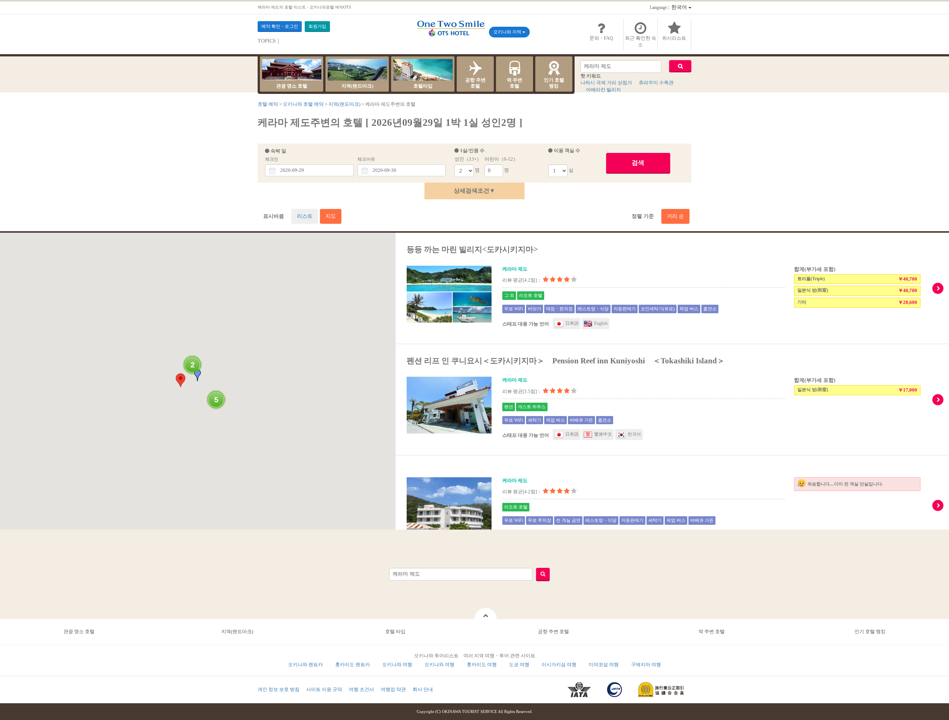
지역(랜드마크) (357, 86)
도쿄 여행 (519, 664)
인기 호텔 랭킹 (870, 631)
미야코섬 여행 (604, 664)
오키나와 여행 (397, 664)
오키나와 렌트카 (305, 664)
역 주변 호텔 (711, 631)
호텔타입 (423, 86)
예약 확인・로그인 (279, 26)
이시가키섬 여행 (559, 664)
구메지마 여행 (646, 664)
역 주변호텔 (514, 83)
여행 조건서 (361, 689)
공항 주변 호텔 (553, 631)
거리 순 (675, 216)
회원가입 (317, 26)
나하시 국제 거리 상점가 (606, 82)
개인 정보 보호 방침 (279, 689)
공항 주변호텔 (475, 83)
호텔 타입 (395, 631)
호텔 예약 (268, 104)
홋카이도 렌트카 (352, 664)
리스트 (305, 216)
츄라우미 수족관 (656, 82)
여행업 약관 (393, 689)
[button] (180, 380)
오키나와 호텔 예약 (303, 104)
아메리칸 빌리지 (603, 89)
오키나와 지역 (507, 32)
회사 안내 (423, 689)
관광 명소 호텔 (291, 86)
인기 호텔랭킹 (554, 83)
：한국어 (669, 7)
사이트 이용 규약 (324, 689)
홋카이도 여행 (482, 664)
